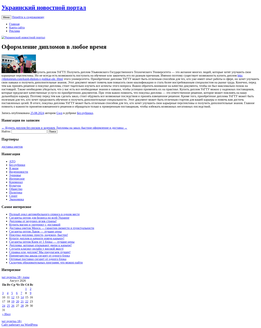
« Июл (6, 314)
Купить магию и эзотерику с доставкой (34, 224)
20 (17, 301)
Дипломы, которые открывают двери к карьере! (40, 245)
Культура (15, 185)
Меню (6, 17)
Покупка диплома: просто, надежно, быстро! (38, 235)
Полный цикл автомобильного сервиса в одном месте (44, 214)
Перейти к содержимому (28, 17)
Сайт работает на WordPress (20, 324)
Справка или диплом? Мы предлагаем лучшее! (40, 252)
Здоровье (15, 175)
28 (22, 305)
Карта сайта (17, 27)
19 (12, 301)
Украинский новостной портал (44, 7)
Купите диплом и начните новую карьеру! (36, 238)
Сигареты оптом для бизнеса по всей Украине (39, 217)
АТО (12, 161)
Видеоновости (18, 171)
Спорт (13, 195)
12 (12, 297)
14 (22, 297)
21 (22, 301)
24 (3, 305)
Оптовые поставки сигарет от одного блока (37, 259)
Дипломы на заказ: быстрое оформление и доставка (91, 127)
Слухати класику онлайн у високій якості (36, 248)
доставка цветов (12, 146)
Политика (15, 192)
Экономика (16, 199)
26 (12, 305)
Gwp (59, 113)
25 (8, 305)
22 (26, 301)
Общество (15, 189)
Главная (14, 24)
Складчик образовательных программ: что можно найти (46, 262)
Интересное (17, 178)
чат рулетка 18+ (12, 321)
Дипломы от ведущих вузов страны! (33, 221)
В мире (14, 168)
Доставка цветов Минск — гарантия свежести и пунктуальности (51, 228)
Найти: (6, 131)
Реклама (14, 31)
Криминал (16, 182)
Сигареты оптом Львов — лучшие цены (35, 231)
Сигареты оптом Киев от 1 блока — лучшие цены (42, 241)
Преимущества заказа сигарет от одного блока (39, 255)
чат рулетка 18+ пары (15, 277)
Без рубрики (85, 113)
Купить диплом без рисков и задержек (28, 127)
